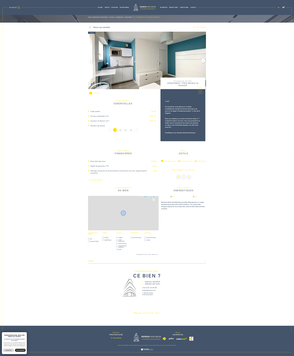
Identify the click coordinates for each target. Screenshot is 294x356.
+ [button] (153, 198)
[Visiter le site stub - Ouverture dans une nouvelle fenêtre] (191, 339)
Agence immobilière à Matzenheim (97, 17)
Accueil (100, 7)
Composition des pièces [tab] (147, 254)
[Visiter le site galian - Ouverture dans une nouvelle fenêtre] (171, 339)
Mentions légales (156, 345)
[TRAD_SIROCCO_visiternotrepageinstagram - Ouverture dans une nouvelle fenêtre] (152, 320)
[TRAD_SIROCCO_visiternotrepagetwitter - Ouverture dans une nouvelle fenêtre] (147, 320)
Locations (114, 7)
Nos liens (164, 345)
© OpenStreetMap (152, 196)
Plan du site (150, 345)
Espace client (173, 7)
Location (111, 17)
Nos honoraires (144, 345)
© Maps (145, 196)
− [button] (153, 200)
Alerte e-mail (184, 7)
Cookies (174, 345)
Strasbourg (119, 17)
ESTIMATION (163, 7)
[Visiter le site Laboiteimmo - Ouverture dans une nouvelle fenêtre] (147, 351)
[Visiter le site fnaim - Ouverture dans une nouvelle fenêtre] (164, 338)
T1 (134, 17)
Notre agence (124, 7)
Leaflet (141, 196)
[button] (203, 61)
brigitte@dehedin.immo (149, 290)
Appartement (128, 17)
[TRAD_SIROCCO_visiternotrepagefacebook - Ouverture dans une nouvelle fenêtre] (142, 320)
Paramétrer (8, 350)
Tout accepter (20, 350)
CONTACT (193, 7)
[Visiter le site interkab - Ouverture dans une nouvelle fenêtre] (181, 339)
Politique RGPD (169, 345)
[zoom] (147, 88)
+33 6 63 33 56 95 (149, 287)
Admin (161, 345)
